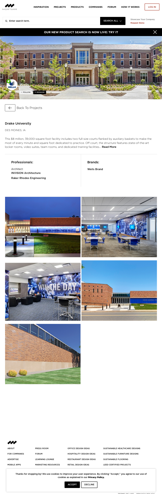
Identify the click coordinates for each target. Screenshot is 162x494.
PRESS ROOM (41, 448)
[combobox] (112, 21)
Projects (60, 7)
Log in (152, 7)
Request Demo (137, 23)
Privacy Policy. (96, 477)
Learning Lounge (44, 459)
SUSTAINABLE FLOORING (115, 459)
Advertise (13, 459)
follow (26, 92)
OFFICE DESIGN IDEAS (79, 448)
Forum (112, 7)
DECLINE (89, 485)
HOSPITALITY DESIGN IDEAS (81, 454)
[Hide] (155, 32)
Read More (109, 147)
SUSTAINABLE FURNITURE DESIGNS (121, 454)
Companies (96, 7)
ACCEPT (72, 485)
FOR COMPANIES (15, 454)
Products (77, 7)
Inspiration (41, 7)
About (11, 448)
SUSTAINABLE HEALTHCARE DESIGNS (121, 448)
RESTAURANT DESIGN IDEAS (82, 459)
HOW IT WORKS (130, 7)
